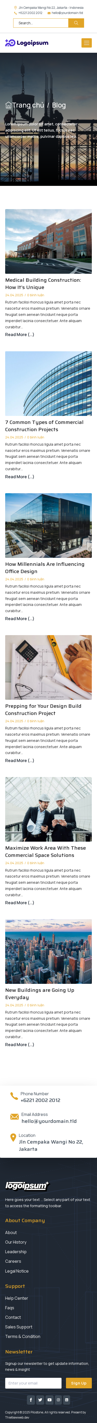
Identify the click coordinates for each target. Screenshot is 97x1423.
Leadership (16, 1251)
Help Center (16, 1298)
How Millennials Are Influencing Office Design (45, 567)
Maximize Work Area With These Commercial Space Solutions (45, 851)
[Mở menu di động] (86, 43)
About (11, 1232)
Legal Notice (17, 1271)
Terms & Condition (22, 1336)
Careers (13, 1261)
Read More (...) (19, 334)
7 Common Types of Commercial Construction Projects (44, 425)
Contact (13, 1317)
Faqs (9, 1308)
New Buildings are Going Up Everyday (39, 993)
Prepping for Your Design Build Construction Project (43, 709)
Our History (15, 1242)
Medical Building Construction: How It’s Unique (43, 283)
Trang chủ (28, 105)
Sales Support (18, 1327)
